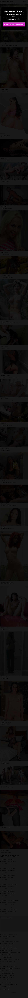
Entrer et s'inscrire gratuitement (14, 24)
